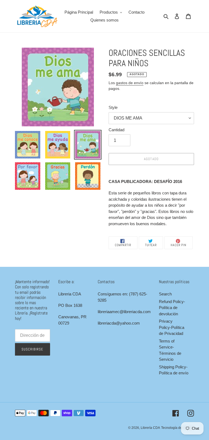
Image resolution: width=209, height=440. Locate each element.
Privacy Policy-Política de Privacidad (171, 327)
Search (165, 294)
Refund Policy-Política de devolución (172, 307)
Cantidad (116, 129)
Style (113, 107)
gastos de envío (129, 83)
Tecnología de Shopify (177, 428)
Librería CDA (150, 428)
